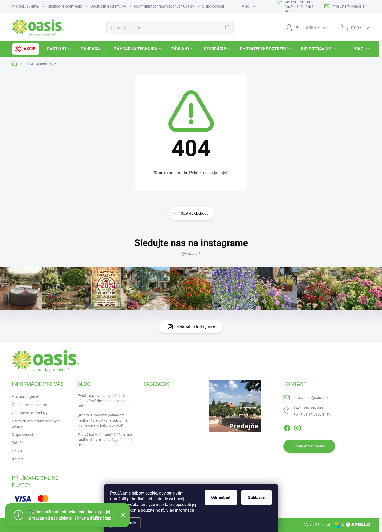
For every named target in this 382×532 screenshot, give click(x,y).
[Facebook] (287, 427)
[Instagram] (297, 427)
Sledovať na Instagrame (195, 326)
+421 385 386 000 (308, 408)
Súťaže (17, 443)
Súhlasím (256, 497)
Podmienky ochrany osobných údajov (164, 6)
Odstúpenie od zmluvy (108, 6)
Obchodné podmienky (65, 6)
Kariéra (18, 459)
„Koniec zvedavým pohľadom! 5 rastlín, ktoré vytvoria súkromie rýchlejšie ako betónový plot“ (103, 420)
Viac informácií (180, 510)
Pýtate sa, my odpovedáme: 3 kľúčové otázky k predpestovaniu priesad (104, 401)
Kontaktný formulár (309, 446)
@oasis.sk (191, 253)
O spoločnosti (213, 6)
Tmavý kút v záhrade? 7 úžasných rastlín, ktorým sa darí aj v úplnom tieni (105, 440)
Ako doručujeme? (26, 6)
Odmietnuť (221, 497)
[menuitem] (25, 49)
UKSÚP (17, 451)
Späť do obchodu (194, 213)
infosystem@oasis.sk (311, 397)
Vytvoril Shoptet (317, 525)
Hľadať (227, 27)
